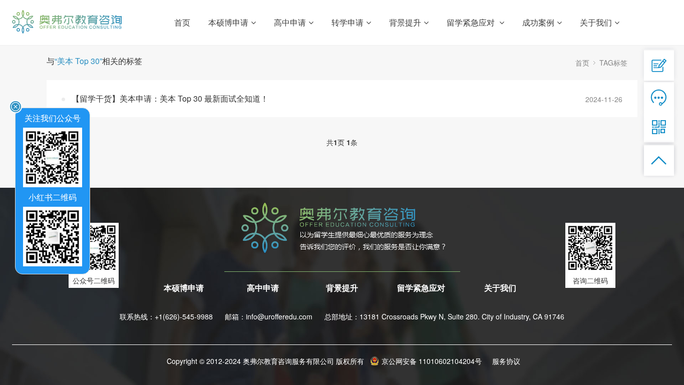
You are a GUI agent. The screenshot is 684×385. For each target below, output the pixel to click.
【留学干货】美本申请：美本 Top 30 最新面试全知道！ (170, 98)
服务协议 (506, 361)
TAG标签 (613, 63)
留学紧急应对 (421, 287)
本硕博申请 (184, 287)
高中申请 (263, 287)
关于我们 (500, 287)
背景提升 (342, 287)
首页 (182, 22)
